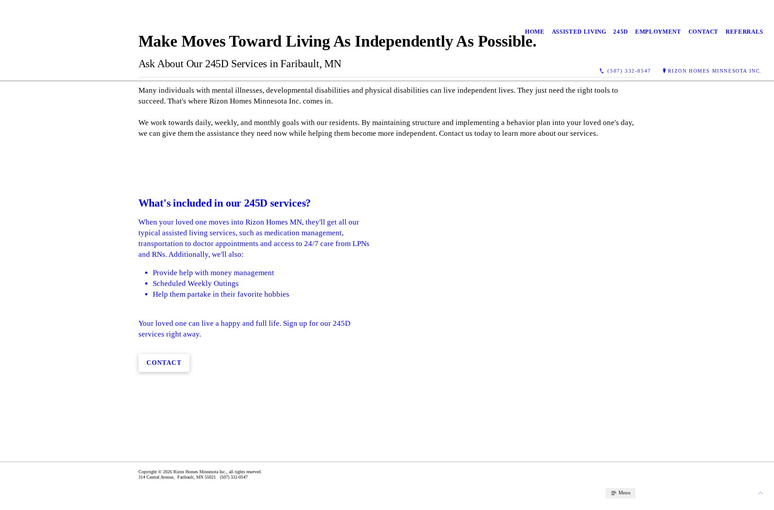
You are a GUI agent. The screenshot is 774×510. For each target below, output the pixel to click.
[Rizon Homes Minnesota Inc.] (85, 31)
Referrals (744, 31)
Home (535, 31)
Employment (658, 31)
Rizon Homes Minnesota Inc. (715, 70)
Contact (703, 31)
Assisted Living (579, 31)
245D (620, 31)
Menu (624, 492)
